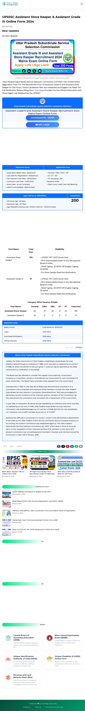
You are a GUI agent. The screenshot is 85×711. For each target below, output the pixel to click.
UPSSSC (79, 347)
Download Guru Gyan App (54, 707)
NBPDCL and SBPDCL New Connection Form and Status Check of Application (43, 511)
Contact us (26, 707)
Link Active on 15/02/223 (52, 327)
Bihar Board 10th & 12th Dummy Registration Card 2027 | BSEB (37, 501)
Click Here (46, 332)
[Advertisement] (42, 146)
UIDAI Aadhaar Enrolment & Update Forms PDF (31, 492)
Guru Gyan (39, 90)
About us (38, 707)
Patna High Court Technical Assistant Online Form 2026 (35, 520)
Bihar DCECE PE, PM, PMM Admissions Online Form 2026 (35, 530)
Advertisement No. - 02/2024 (42, 118)
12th (5, 446)
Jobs (11, 446)
